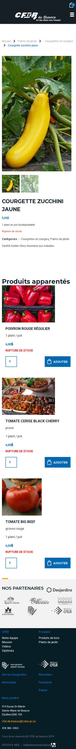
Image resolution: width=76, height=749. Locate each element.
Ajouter (60, 362)
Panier (43, 690)
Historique (9, 682)
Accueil (6, 41)
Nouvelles (45, 674)
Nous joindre (10, 698)
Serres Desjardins (14, 674)
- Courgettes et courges (58, 41)
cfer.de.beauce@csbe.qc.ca (19, 721)
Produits (44, 632)
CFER (5, 632)
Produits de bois (49, 638)
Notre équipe (10, 638)
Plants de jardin (27, 41)
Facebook (45, 682)
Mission (7, 642)
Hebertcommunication (36, 745)
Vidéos (6, 646)
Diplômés (8, 650)
